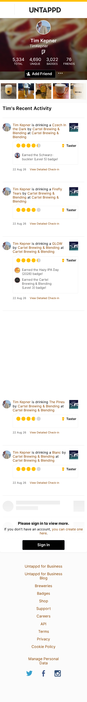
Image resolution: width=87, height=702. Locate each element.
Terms (43, 631)
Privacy (43, 639)
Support (43, 608)
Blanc (56, 452)
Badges (43, 593)
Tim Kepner (22, 125)
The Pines (57, 402)
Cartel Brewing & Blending (36, 135)
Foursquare (43, 52)
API (43, 624)
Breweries (43, 586)
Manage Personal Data (43, 661)
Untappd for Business (43, 566)
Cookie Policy (43, 646)
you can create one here (61, 531)
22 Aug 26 (19, 169)
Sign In (43, 545)
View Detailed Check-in (44, 169)
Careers (43, 616)
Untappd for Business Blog (43, 576)
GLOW (57, 243)
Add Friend (42, 74)
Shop (43, 601)
